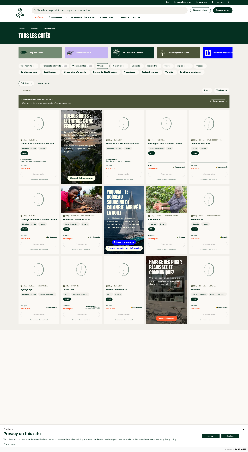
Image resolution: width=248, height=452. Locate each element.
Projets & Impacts (150, 72)
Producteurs (129, 72)
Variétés (169, 72)
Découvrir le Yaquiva (124, 242)
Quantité (136, 66)
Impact (125, 17)
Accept (211, 436)
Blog (167, 2)
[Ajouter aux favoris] (55, 114)
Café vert (34, 29)
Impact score (183, 66)
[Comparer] (55, 119)
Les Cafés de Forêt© (132, 52)
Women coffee (83, 52)
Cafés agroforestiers (178, 52)
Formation (106, 17)
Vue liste (220, 90)
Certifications (50, 72)
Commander (39, 174)
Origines (101, 66)
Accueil (22, 29)
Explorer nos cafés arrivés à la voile (124, 248)
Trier (206, 90)
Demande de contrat (39, 180)
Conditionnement (29, 72)
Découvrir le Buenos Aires (81, 178)
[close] (31, 83)
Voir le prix (25, 168)
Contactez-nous (201, 2)
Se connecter (222, 10)
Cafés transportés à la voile (224, 52)
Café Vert (39, 17)
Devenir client (200, 10)
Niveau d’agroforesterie (74, 72)
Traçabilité (152, 66)
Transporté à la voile (51, 66)
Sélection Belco (27, 66)
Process (199, 66)
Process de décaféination (105, 72)
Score (167, 66)
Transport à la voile (83, 17)
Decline (230, 436)
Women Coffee (79, 66)
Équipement (55, 17)
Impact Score (36, 52)
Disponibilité (118, 66)
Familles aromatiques (190, 72)
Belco (136, 17)
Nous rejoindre (217, 2)
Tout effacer (43, 83)
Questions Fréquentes (182, 2)
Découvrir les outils (166, 318)
